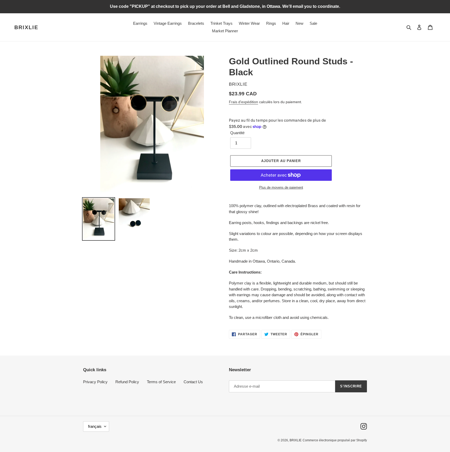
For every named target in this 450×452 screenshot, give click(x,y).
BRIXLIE (26, 27)
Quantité (237, 133)
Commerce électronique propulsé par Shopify (335, 440)
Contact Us (193, 382)
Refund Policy (127, 382)
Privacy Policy (95, 382)
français (95, 426)
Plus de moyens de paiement (281, 187)
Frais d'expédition (243, 102)
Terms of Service (161, 382)
